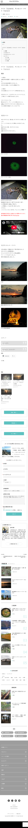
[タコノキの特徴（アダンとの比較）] (6, 648)
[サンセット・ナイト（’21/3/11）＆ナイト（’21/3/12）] (6, 377)
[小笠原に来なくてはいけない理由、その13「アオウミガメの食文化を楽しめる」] (6, 613)
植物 (17, 680)
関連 (8, 60)
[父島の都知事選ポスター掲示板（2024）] (6, 636)
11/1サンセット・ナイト (10, 54)
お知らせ (11, 16)
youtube (20, 736)
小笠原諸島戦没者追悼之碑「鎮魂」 (7, 557)
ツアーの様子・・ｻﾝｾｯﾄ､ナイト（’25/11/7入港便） (18, 382)
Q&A (2, 770)
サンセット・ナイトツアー (8, 349)
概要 (6, 51)
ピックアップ (9, 673)
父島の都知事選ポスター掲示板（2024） (19, 633)
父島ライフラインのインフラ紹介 (19, 657)
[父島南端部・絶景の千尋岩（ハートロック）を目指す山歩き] (6, 624)
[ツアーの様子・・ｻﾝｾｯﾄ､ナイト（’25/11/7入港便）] (18, 377)
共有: (8, 57)
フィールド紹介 (5, 756)
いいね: (8, 59)
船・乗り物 (7, 677)
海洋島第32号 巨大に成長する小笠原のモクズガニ (13, 213)
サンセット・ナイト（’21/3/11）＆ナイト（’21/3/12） (6, 382)
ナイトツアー (5, 343)
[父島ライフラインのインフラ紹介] (6, 660)
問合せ (3, 774)
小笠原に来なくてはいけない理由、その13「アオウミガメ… (19, 610)
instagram (21, 732)
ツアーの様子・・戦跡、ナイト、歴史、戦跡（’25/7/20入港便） (6, 398)
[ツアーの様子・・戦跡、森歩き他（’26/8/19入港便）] (6, 718)
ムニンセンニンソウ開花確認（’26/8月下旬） (19, 703)
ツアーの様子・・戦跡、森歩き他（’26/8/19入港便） (19, 715)
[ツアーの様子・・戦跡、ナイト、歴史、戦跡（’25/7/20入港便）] (6, 392)
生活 (13, 660)
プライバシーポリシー (10, 813)
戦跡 (24, 680)
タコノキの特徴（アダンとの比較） (19, 645)
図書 (12, 677)
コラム (17, 16)
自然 (20, 680)
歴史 (13, 680)
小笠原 (24, 677)
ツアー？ (7, 56)
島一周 (16, 677)
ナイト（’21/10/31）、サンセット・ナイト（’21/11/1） (13, 48)
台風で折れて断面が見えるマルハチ (19, 692)
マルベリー (4, 752)
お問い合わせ (18, 813)
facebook (7, 736)
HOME (4, 747)
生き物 (3, 680)
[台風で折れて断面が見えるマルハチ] (6, 695)
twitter (7, 732)
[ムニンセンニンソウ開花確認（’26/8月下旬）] (6, 706)
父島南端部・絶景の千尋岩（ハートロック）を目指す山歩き (19, 622)
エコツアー (4, 16)
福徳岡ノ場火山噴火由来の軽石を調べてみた (20, 557)
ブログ (3, 779)
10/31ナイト (7, 52)
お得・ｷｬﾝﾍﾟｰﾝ (4, 765)
